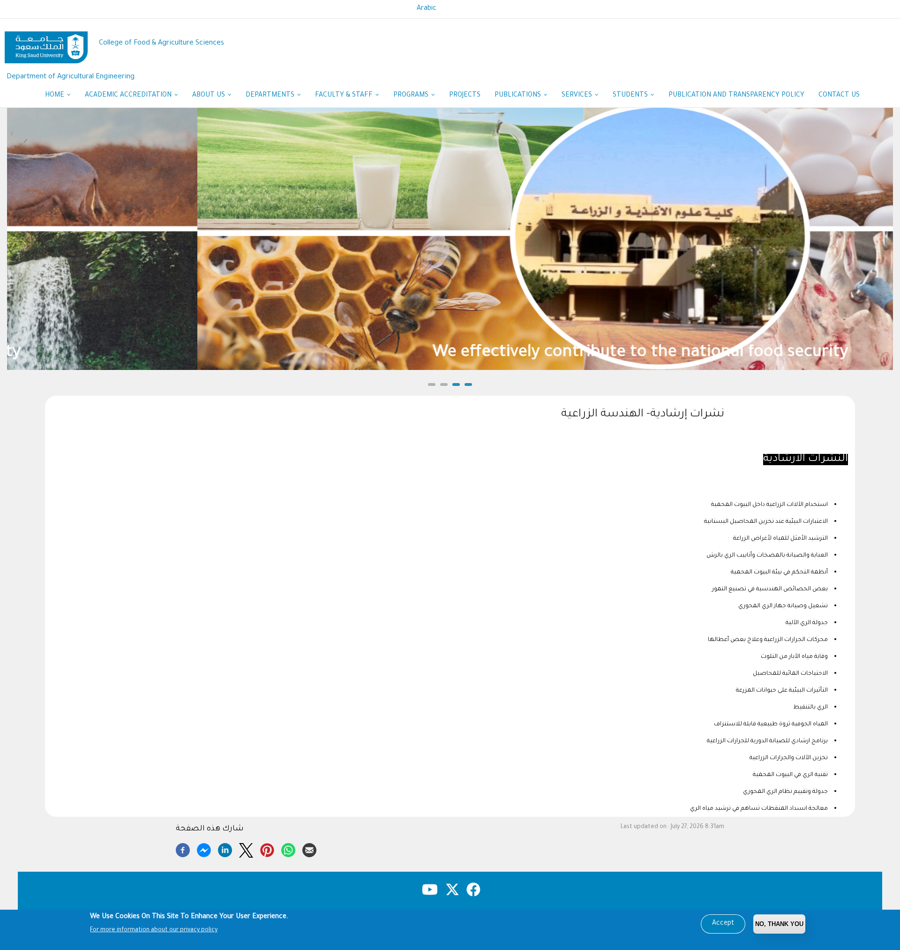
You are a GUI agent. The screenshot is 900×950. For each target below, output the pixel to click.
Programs (411, 95)
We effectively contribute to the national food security (450, 353)
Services (578, 95)
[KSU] (46, 44)
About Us (209, 95)
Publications (519, 95)
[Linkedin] (225, 848)
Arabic (426, 9)
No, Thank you (779, 923)
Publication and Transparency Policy (736, 95)
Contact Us (839, 95)
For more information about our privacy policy (154, 930)
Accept (723, 923)
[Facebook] (183, 848)
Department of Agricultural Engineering (71, 77)
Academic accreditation (129, 95)
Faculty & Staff (345, 95)
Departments (271, 95)
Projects (464, 95)
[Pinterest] (267, 848)
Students (631, 95)
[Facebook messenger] (204, 848)
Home (55, 95)
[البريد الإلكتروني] (309, 848)
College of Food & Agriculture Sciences (161, 43)
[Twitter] (246, 848)
